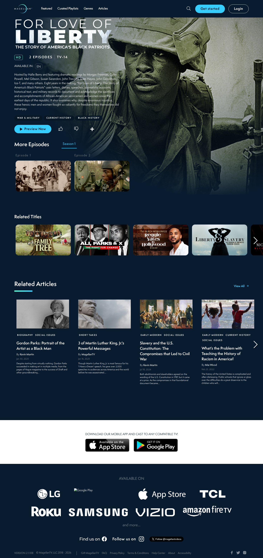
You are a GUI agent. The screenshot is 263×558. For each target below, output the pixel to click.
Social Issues (45, 335)
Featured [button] (46, 8)
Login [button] (238, 9)
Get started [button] (210, 9)
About (171, 553)
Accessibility (184, 553)
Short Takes (88, 335)
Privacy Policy (117, 553)
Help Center (158, 553)
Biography (25, 335)
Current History (238, 335)
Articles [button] (103, 8)
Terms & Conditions (138, 553)
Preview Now (35, 129)
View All (239, 286)
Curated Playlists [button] (67, 8)
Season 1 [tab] (69, 144)
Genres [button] (88, 8)
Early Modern (151, 335)
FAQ (104, 553)
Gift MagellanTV (90, 553)
